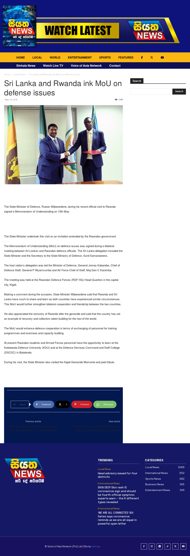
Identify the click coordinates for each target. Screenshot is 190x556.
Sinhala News (25, 65)
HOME (20, 57)
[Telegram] (160, 546)
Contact (114, 65)
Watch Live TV (53, 65)
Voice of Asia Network (86, 65)
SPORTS (105, 57)
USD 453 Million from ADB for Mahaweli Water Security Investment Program (96, 428)
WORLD (55, 57)
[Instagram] (152, 546)
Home (7, 74)
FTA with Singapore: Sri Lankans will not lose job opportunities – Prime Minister (33, 428)
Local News (20, 74)
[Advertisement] (63, 194)
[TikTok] (168, 546)
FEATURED (125, 57)
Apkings (95, 546)
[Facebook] (144, 546)
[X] (175, 546)
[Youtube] (183, 546)
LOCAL (37, 57)
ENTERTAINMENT (80, 57)
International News (108, 483)
